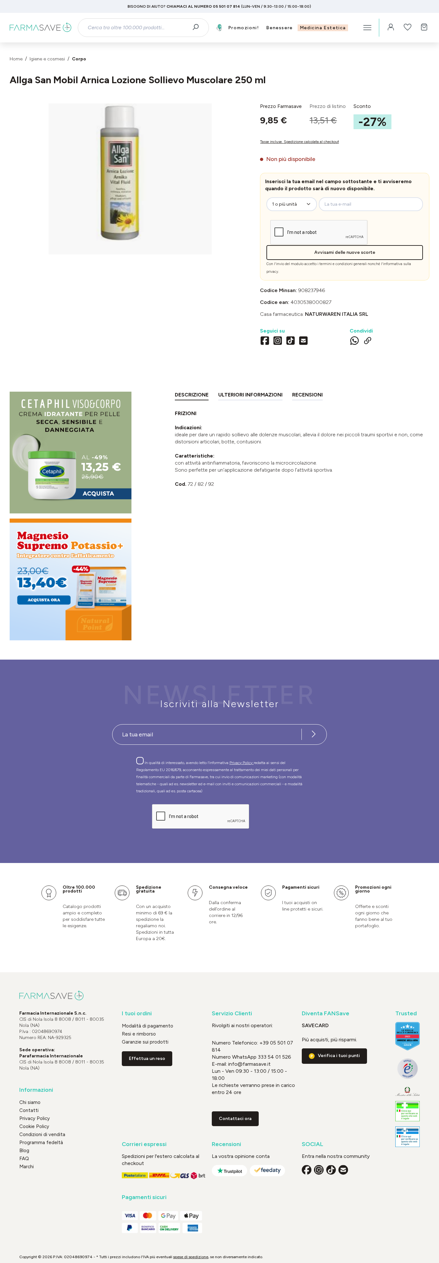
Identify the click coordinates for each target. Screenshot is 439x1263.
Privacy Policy (241, 762)
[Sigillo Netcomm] (407, 1068)
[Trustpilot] (229, 1170)
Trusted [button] (406, 1013)
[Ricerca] (198, 27)
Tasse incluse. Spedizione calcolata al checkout (299, 141)
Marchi (26, 1167)
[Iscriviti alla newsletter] (314, 734)
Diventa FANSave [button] (325, 1013)
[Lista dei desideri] (407, 27)
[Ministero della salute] (407, 1091)
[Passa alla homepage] (40, 27)
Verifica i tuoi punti (339, 1055)
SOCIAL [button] (312, 1144)
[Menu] (367, 28)
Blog (24, 1150)
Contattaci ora (235, 1118)
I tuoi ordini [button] (137, 1013)
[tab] (192, 396)
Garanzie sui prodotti (145, 1042)
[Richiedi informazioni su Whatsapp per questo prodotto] (354, 342)
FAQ (24, 1158)
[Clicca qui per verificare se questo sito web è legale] (407, 1111)
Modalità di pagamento (147, 1026)
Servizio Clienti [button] (232, 1013)
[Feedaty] (267, 1170)
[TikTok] (290, 341)
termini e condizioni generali (343, 264)
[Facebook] (265, 341)
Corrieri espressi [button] (144, 1144)
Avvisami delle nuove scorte (344, 252)
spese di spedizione (190, 1257)
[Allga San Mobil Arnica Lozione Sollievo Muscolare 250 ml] (130, 172)
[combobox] (137, 27)
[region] (130, 178)
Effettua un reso (147, 1058)
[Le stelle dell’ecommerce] (407, 1036)
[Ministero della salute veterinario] (407, 1136)
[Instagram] (277, 341)
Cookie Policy (34, 1126)
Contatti (29, 1110)
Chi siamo (29, 1102)
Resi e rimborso (139, 1034)
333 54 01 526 (273, 1057)
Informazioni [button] (36, 1090)
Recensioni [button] (226, 1144)
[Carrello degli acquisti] (424, 27)
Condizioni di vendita (42, 1134)
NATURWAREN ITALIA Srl (336, 314)
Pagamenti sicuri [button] (144, 1197)
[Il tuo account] (391, 27)
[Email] (303, 341)
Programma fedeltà (41, 1142)
